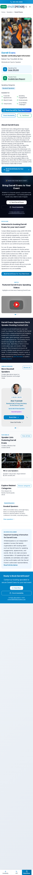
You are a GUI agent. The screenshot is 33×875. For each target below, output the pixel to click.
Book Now (17, 588)
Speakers (10, 12)
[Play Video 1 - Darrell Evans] (16, 304)
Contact (3, 6)
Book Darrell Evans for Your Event (14, 169)
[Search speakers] (26, 6)
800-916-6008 (15, 212)
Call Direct (25, 115)
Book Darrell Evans (18, 202)
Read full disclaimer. (11, 565)
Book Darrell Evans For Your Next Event (16, 274)
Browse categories (24, 486)
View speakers (8, 519)
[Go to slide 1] (15, 314)
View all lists (26, 436)
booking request (6, 358)
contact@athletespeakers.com (16, 213)
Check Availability (9, 115)
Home (3, 12)
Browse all (27, 367)
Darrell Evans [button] (8, 52)
